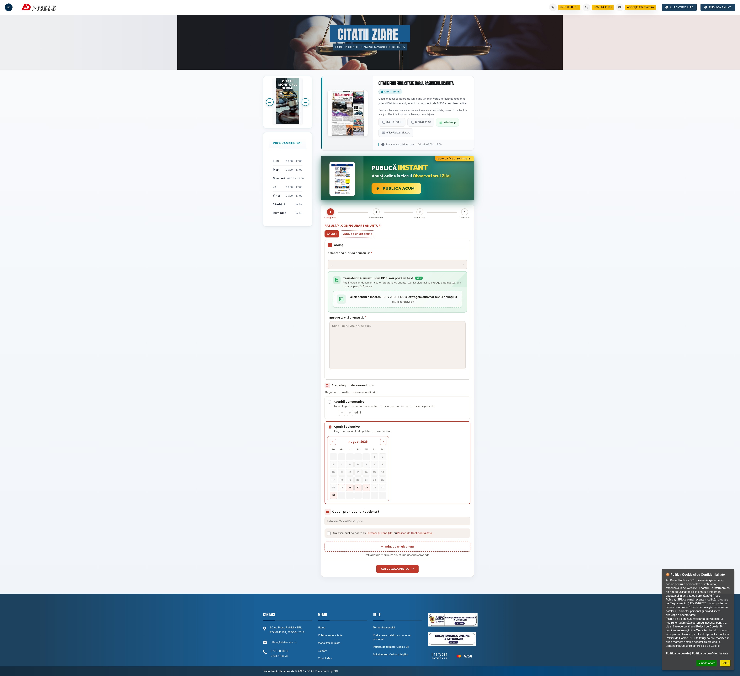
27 (358, 487)
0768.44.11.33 (423, 122)
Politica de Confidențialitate (414, 533)
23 (382, 480)
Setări (725, 663)
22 (374, 480)
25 (341, 487)
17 (333, 480)
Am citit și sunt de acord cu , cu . (383, 533)
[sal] (453, 620)
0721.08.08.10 (394, 122)
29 (374, 487)
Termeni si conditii (384, 627)
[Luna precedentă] (333, 442)
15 (374, 472)
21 (366, 480)
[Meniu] (9, 7)
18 (341, 480)
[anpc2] (452, 639)
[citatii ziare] (452, 656)
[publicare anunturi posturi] (287, 101)
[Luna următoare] (383, 442)
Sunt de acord (706, 663)
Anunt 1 (332, 234)
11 (342, 472)
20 (358, 480)
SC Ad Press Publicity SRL (323, 671)
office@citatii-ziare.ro (398, 132)
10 (333, 472)
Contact (322, 650)
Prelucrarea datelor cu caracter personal (392, 637)
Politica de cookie (678, 653)
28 (366, 487)
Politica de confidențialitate (710, 653)
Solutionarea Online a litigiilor (390, 654)
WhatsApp (450, 122)
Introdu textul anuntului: (347, 318)
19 (349, 480)
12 (350, 472)
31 (333, 495)
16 (382, 472)
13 (358, 472)
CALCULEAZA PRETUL (395, 569)
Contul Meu (325, 658)
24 (333, 487)
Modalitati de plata (329, 642)
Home (321, 627)
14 (366, 472)
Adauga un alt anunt (357, 234)
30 (382, 487)
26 (350, 487)
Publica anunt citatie (330, 635)
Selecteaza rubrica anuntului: (350, 253)
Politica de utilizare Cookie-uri (391, 646)
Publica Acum (399, 188)
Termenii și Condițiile (380, 533)
